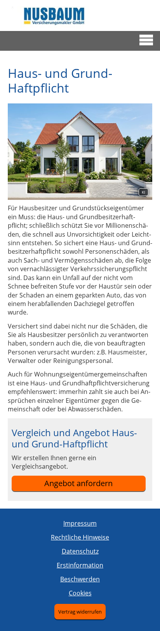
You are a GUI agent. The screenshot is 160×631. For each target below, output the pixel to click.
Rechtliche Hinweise (80, 537)
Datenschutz (80, 551)
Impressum (80, 523)
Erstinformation (80, 565)
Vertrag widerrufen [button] (80, 611)
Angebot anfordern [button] (78, 483)
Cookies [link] (80, 593)
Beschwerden (80, 579)
